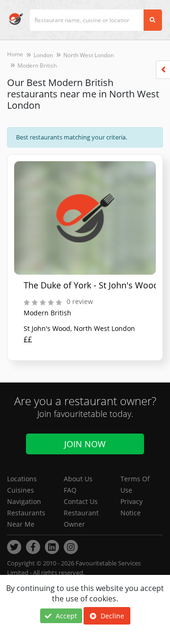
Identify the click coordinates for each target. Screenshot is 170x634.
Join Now (85, 444)
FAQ (70, 490)
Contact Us (81, 501)
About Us (78, 478)
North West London (88, 55)
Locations (22, 478)
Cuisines (20, 490)
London (43, 55)
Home (15, 54)
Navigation (24, 501)
